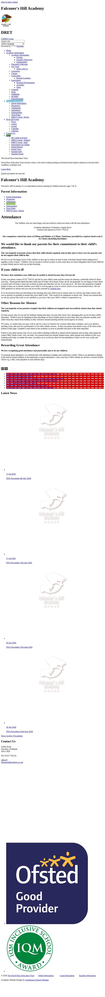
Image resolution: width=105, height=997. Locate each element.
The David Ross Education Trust (21, 976)
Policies (19, 57)
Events (14, 126)
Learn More (6, 169)
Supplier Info (16, 152)
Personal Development (25, 83)
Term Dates (16, 115)
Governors (15, 71)
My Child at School (19, 138)
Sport (18, 87)
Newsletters (18, 736)
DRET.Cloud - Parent (20, 117)
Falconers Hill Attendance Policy (19, 376)
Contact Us (10, 133)
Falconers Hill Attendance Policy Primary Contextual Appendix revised (35, 378)
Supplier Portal (17, 154)
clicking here (55, 288)
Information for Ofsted (20, 145)
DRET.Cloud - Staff (19, 142)
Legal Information (67, 976)
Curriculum (15, 76)
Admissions (16, 108)
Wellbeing (15, 94)
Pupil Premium (17, 99)
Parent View (16, 149)
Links (8, 135)
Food (13, 92)
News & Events (12, 119)
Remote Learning (23, 78)
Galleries (14, 131)
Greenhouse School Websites (37, 980)
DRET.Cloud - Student (20, 140)
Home (8, 50)
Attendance (15, 110)
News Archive (7, 736)
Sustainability (21, 62)
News (13, 122)
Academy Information (15, 53)
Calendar (15, 129)
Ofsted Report (17, 147)
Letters (14, 124)
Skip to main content (9, 2)
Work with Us (22, 69)
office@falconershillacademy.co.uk (12, 761)
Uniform (14, 89)
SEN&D (14, 96)
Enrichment (16, 80)
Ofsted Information (46, 976)
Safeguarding (16, 112)
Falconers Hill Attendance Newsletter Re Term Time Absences (31, 374)
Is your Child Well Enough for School (21, 383)
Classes (14, 73)
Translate (20, 46)
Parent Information (14, 101)
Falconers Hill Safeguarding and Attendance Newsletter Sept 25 (32, 381)
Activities (20, 85)
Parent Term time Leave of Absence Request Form (26, 385)
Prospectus (15, 106)
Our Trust (15, 66)
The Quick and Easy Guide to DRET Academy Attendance (30, 388)
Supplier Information (87, 976)
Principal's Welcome (19, 64)
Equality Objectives (24, 60)
